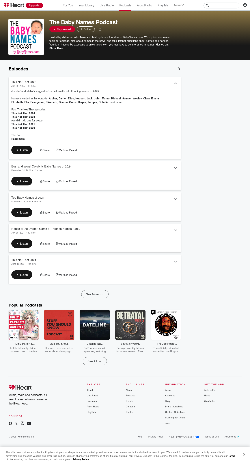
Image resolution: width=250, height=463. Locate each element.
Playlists (163, 5)
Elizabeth (17, 102)
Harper (82, 102)
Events (129, 401)
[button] (100, 29)
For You (68, 5)
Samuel (126, 98)
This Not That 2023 (23, 117)
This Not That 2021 (23, 124)
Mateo (106, 98)
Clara (146, 98)
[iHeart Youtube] (29, 424)
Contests (130, 406)
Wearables (209, 401)
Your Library (86, 5)
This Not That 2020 (23, 128)
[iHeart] (14, 5)
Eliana (155, 98)
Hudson (80, 98)
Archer (53, 98)
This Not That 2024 (23, 113)
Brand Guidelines (174, 406)
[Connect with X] (16, 424)
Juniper (92, 102)
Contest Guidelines (175, 412)
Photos (129, 412)
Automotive (210, 390)
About (168, 390)
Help (140, 436)
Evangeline (37, 102)
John (97, 98)
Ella (26, 102)
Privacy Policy (155, 436)
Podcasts (125, 5)
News (129, 390)
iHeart (90, 390)
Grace (73, 102)
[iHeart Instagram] (22, 424)
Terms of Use (212, 436)
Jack (90, 98)
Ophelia (103, 102)
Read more (18, 139)
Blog (167, 401)
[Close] (244, 454)
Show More (56, 48)
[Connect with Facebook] (10, 424)
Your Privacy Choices (180, 436)
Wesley (137, 98)
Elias (71, 98)
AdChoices (230, 436)
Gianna (63, 102)
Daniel (62, 98)
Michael (116, 98)
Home (207, 395)
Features (130, 395)
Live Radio (107, 5)
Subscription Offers (175, 417)
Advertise (170, 395)
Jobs (167, 423)
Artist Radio (144, 5)
